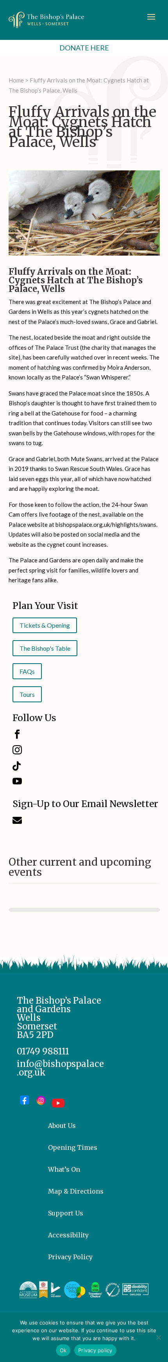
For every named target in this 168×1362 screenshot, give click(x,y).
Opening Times (72, 1147)
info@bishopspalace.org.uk (60, 1068)
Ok (63, 1350)
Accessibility (68, 1235)
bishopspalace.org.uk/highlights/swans (105, 524)
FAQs (27, 671)
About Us (62, 1125)
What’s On (64, 1169)
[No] (158, 1337)
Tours (27, 694)
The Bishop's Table (45, 648)
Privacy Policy (70, 1257)
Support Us (65, 1213)
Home (16, 80)
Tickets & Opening (45, 625)
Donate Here (84, 47)
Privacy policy (95, 1350)
